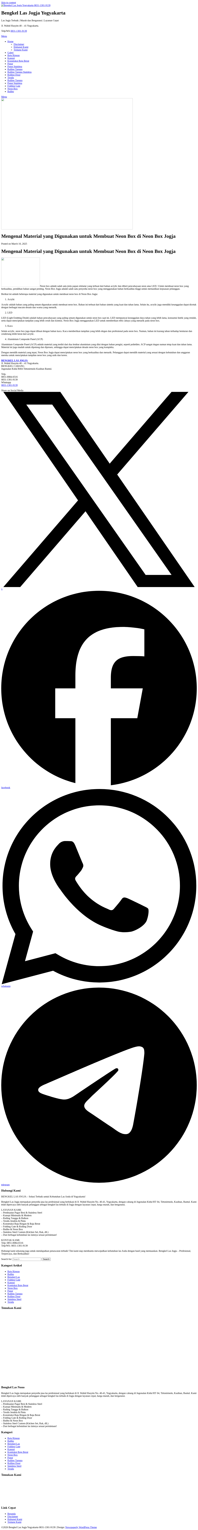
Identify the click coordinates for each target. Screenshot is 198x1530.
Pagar (10, 63)
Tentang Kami (21, 49)
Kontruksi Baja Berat (17, 1285)
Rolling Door (13, 74)
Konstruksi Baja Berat (18, 61)
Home (10, 41)
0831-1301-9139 (19, 31)
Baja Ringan (13, 55)
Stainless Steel (14, 1299)
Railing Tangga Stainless (19, 72)
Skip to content (8, 2)
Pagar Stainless (14, 66)
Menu (4, 36)
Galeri (10, 52)
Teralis (10, 77)
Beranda (11, 1513)
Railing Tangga (14, 69)
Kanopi (11, 58)
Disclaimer (19, 44)
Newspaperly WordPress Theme (81, 1527)
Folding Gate (13, 86)
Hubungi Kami (21, 47)
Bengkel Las (13, 1277)
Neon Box (12, 88)
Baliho (10, 91)
